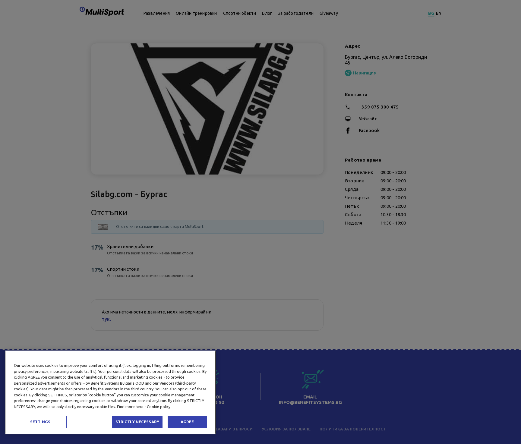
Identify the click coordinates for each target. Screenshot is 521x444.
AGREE (187, 422)
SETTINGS (40, 422)
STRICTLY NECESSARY (137, 422)
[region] (110, 392)
